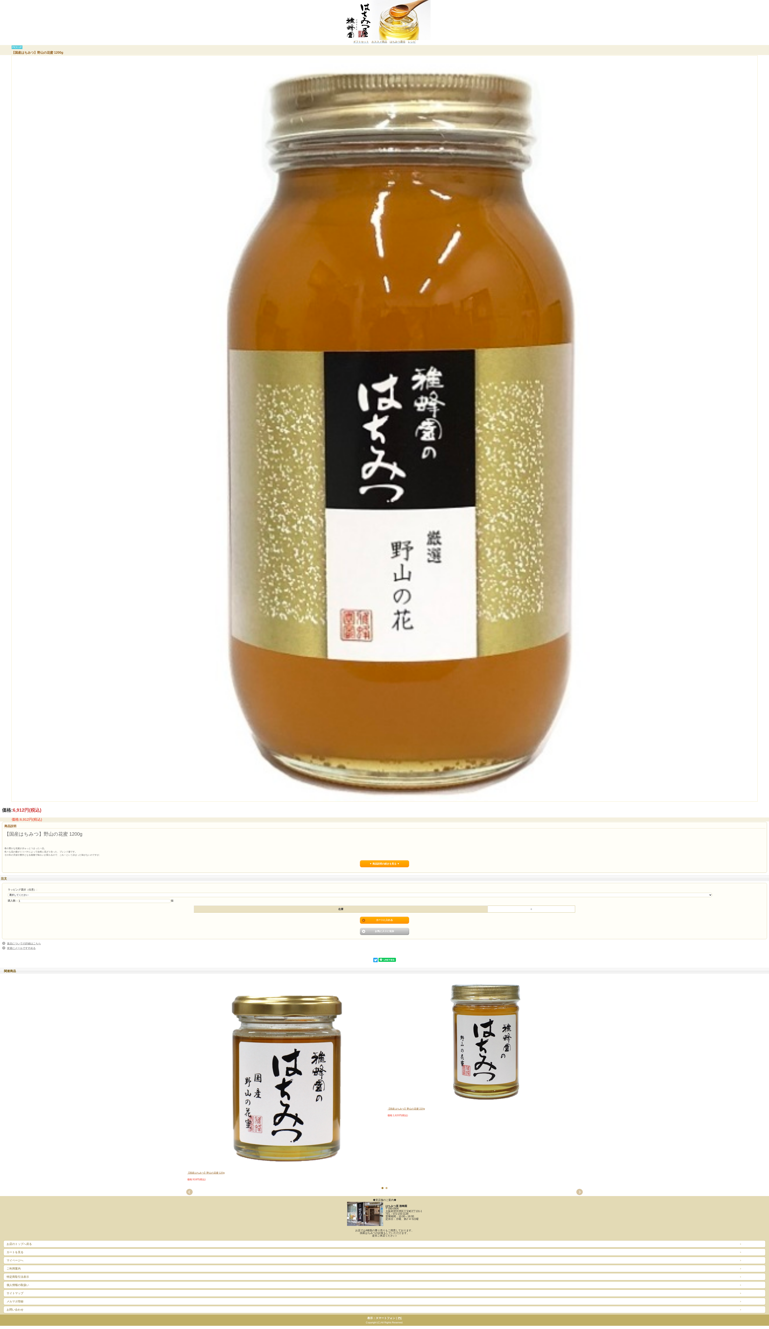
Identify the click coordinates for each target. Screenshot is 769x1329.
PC (400, 1318)
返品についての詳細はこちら (24, 943)
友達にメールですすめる (21, 948)
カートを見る (15, 1252)
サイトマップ (15, 1293)
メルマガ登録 (15, 1301)
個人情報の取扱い (18, 1285)
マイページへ (15, 1260)
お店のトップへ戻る (19, 1244)
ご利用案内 (14, 1268)
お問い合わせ (15, 1309)
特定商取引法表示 (18, 1276)
